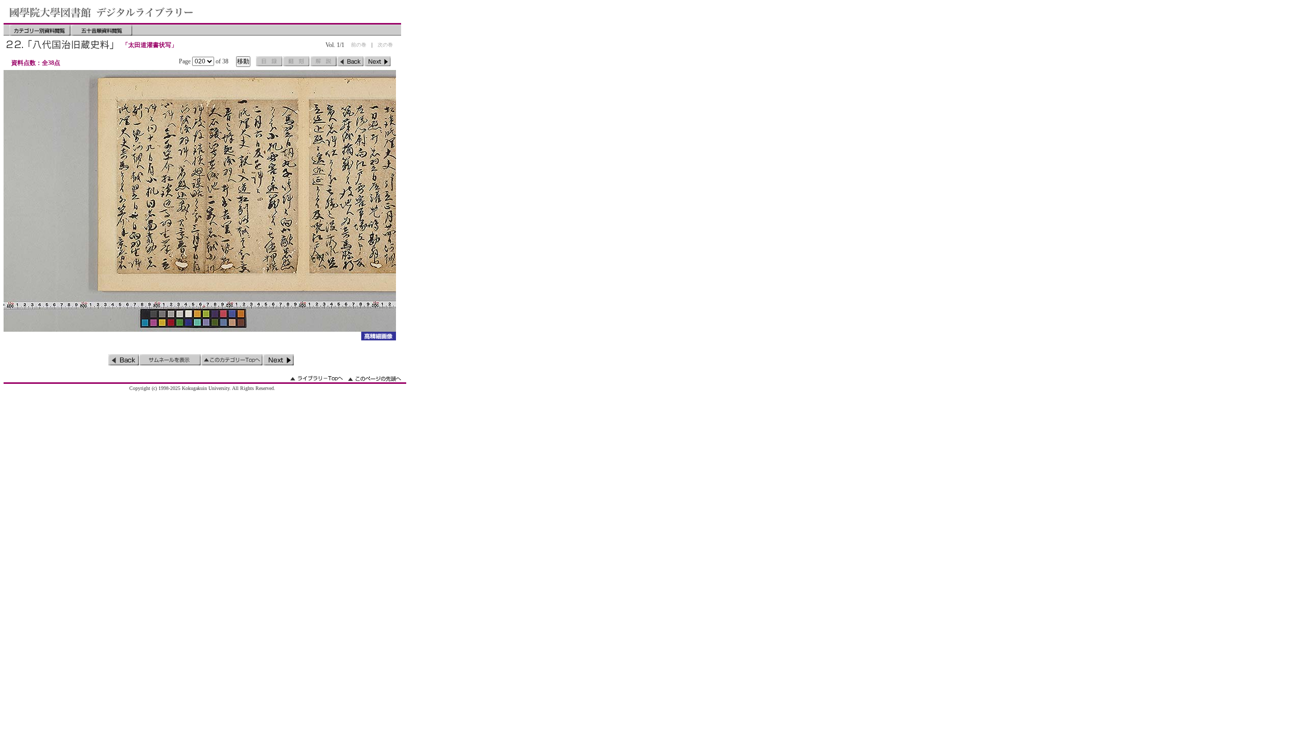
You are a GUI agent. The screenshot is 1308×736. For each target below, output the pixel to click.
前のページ (350, 61)
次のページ (377, 61)
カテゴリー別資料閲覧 (40, 30)
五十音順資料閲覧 (101, 30)
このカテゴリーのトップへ (232, 359)
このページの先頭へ (374, 378)
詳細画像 (378, 336)
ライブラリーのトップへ (316, 378)
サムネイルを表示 (170, 359)
